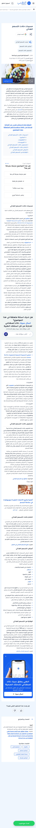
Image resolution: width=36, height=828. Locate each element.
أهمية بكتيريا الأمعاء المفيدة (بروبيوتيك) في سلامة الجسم (18, 501)
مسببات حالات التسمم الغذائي (17, 135)
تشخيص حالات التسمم (25, 50)
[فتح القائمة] (33, 3)
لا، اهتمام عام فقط (18, 181)
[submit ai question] (6, 334)
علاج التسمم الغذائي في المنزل (20, 545)
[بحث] (12, 3)
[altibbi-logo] (24, 3)
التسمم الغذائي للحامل (22, 651)
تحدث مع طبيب (8, 81)
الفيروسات (21, 142)
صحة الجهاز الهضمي (22, 754)
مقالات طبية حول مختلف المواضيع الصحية (20, 9)
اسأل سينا (19, 694)
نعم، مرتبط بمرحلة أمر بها (18, 174)
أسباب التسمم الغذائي (22, 42)
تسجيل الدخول (5, 3)
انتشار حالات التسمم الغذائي (18, 147)
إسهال (29, 570)
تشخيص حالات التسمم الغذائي (17, 145)
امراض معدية (24, 758)
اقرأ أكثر (15, 510)
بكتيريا (26, 747)
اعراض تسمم (24, 750)
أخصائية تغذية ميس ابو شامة (20, 55)
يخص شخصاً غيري (18, 195)
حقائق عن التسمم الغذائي (20, 479)
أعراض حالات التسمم (25, 46)
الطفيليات (21, 140)
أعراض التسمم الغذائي (20, 150)
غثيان (29, 582)
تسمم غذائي (16, 747)
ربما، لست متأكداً (18, 188)
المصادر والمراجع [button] (23, 719)
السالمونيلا (27, 242)
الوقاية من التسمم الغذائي (19, 152)
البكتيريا (22, 137)
